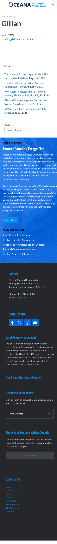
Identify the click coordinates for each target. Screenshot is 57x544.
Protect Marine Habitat (16, 253)
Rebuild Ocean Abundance (18, 249)
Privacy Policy (13, 504)
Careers (10, 497)
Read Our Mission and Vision (24, 377)
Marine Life (11, 490)
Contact (10, 511)
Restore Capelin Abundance (18, 240)
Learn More (10, 220)
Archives (9, 125)
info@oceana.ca (23, 297)
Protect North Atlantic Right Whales (23, 244)
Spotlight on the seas (17, 39)
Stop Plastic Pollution (15, 235)
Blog (8, 493)
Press (8, 486)
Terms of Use (12, 507)
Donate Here (30, 455)
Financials (11, 500)
